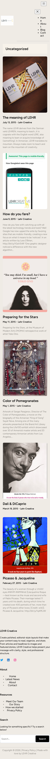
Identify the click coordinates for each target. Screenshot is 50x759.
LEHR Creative (29, 753)
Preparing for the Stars (20, 317)
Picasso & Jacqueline (19, 578)
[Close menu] (37, 11)
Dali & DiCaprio (14, 504)
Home (43, 19)
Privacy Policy (29, 750)
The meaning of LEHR (19, 117)
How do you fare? (16, 214)
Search (42, 739)
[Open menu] (44, 3)
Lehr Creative (25, 122)
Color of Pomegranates (20, 401)
